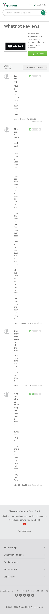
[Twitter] (20, 595)
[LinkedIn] (24, 595)
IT (42, 591)
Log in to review (38, 53)
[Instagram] (28, 595)
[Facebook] (16, 595)
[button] (30, 5)
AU (37, 591)
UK (13, 591)
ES (47, 591)
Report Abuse (37, 121)
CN (18, 591)
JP (23, 591)
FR (32, 591)
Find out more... (24, 531)
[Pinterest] (32, 595)
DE (27, 591)
